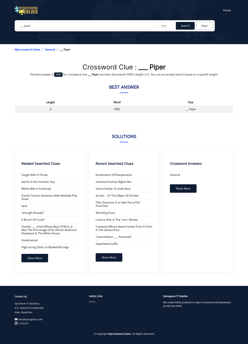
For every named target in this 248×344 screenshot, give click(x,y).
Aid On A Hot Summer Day (38, 181)
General (50, 49)
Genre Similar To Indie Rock (113, 188)
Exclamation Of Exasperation (114, 175)
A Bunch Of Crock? (33, 219)
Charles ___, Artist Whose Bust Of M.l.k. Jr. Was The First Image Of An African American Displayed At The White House (49, 230)
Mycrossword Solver (27, 49)
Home (227, 10)
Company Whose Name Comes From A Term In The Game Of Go (124, 228)
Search (185, 26)
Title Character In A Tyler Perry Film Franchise (118, 204)
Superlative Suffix (107, 243)
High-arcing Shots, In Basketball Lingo (45, 247)
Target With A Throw (34, 175)
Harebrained (29, 240)
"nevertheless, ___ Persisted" (114, 237)
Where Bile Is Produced (36, 188)
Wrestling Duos (105, 212)
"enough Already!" (32, 212)
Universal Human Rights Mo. (114, 181)
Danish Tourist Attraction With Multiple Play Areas (49, 197)
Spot (24, 206)
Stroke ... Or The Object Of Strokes (117, 195)
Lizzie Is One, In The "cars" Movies (117, 219)
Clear (204, 26)
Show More (34, 258)
